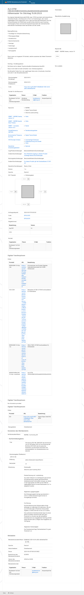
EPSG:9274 (27, 218)
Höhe (26, 116)
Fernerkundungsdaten (31, 130)
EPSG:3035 (27, 215)
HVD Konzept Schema (14, 139)
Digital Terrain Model (31, 135)
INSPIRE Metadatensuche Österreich (17, 2)
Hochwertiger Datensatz (32, 139)
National (27, 146)
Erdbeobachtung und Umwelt (33, 141)
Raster (27, 126)
